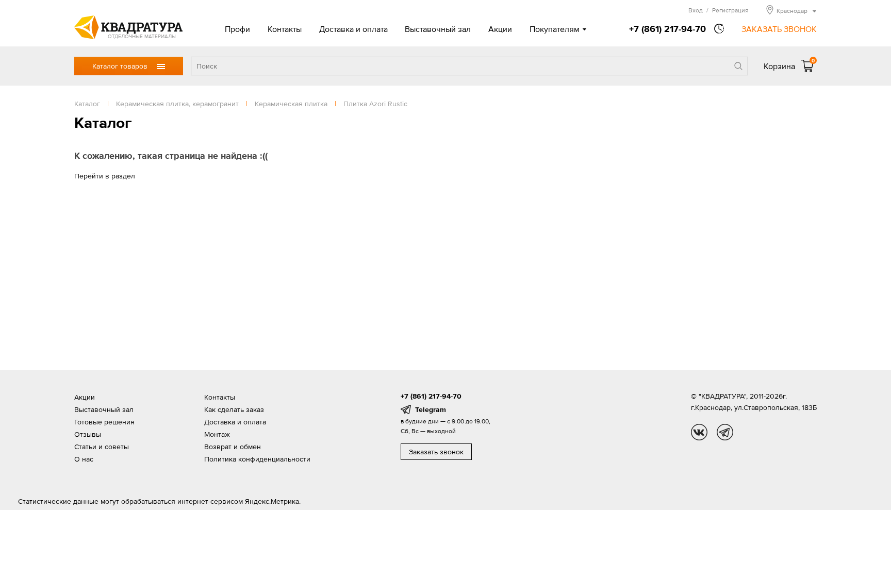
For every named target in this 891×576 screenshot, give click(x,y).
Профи (237, 29)
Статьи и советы (101, 446)
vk (699, 432)
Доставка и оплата (353, 29)
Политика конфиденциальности (257, 459)
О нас (83, 459)
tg (725, 432)
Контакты (285, 29)
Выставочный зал (438, 29)
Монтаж (217, 434)
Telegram (430, 409)
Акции (500, 29)
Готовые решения (104, 422)
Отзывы (87, 434)
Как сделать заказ (234, 409)
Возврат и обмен (232, 446)
